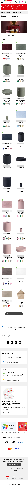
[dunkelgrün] (4, 81)
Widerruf (12, 461)
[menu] (2, 2)
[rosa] (6, 59)
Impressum (6, 461)
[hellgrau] (23, 59)
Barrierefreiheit (20, 461)
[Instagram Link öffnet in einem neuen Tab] (12, 342)
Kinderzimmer (21, 19)
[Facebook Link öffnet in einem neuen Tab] (8, 342)
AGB (3, 459)
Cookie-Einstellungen (19, 459)
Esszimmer (11, 19)
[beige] (20, 59)
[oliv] (18, 59)
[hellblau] (9, 59)
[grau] (9, 81)
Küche (16, 19)
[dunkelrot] (4, 59)
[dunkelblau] (3, 149)
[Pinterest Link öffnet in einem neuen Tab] (16, 342)
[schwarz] (6, 149)
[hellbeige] (6, 81)
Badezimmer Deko (17, 12)
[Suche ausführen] (25, 336)
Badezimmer (4, 19)
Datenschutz (9, 459)
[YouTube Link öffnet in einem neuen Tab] (20, 342)
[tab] (3, 437)
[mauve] (11, 149)
